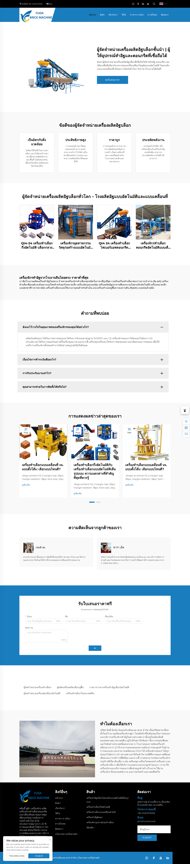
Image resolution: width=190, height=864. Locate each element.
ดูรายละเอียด (37, 222)
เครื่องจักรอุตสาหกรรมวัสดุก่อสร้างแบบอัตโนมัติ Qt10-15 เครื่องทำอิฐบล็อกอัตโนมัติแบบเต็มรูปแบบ (76, 245)
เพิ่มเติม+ (90, 827)
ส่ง (95, 648)
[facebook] (138, 4)
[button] (91, 502)
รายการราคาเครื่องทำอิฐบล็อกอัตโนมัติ (109, 687)
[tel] (186, 421)
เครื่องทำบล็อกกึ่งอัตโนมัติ (98, 807)
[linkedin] (143, 4)
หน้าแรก (92, 15)
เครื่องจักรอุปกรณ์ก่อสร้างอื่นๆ (100, 822)
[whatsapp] (133, 4)
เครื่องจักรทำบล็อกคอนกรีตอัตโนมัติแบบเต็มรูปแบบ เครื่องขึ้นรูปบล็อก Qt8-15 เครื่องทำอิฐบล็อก (153, 245)
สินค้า (102, 15)
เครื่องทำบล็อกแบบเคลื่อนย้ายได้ (101, 812)
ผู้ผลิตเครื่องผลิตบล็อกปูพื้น (70, 687)
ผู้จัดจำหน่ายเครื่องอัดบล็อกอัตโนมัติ (42, 693)
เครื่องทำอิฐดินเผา (94, 817)
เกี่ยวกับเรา (113, 15)
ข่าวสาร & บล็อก (137, 15)
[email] (186, 434)
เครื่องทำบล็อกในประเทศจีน (80, 693)
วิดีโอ (124, 15)
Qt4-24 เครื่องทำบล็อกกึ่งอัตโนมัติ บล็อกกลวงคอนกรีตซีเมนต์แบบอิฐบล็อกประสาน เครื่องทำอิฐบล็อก (36, 245)
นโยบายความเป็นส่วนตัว (66, 834)
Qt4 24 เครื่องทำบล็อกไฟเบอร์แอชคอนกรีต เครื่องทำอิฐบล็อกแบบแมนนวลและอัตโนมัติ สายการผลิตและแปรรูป (114, 245)
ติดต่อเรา (165, 15)
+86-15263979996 (35, 4)
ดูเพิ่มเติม (26, 485)
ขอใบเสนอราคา (112, 80)
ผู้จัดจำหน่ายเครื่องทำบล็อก (37, 687)
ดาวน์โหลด (152, 15)
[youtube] (148, 4)
